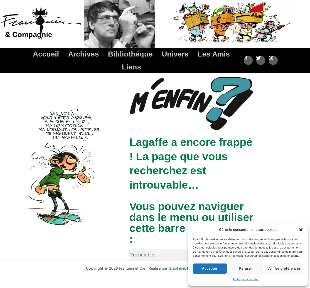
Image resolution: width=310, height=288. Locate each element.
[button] (301, 229)
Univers (175, 54)
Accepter (209, 268)
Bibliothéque (130, 54)
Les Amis (214, 54)
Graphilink (178, 268)
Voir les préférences (284, 268)
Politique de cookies (246, 279)
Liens (131, 67)
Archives (83, 54)
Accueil (46, 54)
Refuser (245, 268)
